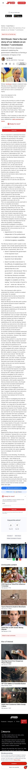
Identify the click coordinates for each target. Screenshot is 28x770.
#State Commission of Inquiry (14, 538)
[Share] (13, 63)
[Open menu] (3, 3)
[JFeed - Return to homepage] (14, 717)
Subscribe (14, 130)
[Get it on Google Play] (18, 16)
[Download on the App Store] (8, 16)
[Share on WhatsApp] (10, 63)
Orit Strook (9, 84)
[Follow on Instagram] (20, 559)
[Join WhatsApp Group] (14, 559)
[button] (25, 543)
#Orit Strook (18, 535)
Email (3, 503)
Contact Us (24, 721)
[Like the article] (11, 525)
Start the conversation (22, 63)
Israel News (10, 26)
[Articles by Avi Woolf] (3, 59)
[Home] (11, 3)
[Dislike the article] (17, 525)
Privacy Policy (17, 760)
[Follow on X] (17, 559)
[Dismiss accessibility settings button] (26, 766)
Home (3, 26)
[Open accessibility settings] (25, 767)
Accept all (14, 763)
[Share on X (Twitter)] (2, 63)
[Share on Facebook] (6, 63)
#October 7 (10, 535)
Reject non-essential (14, 767)
